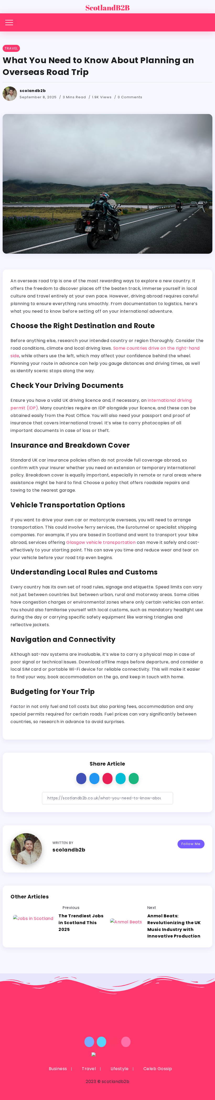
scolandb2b (33, 90)
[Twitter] (101, 1042)
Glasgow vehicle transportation (101, 542)
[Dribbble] (126, 1042)
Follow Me (191, 844)
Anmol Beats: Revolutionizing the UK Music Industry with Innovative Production (174, 926)
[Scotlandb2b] (107, 6)
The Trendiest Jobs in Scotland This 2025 (80, 922)
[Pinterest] (114, 1042)
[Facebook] (89, 1042)
